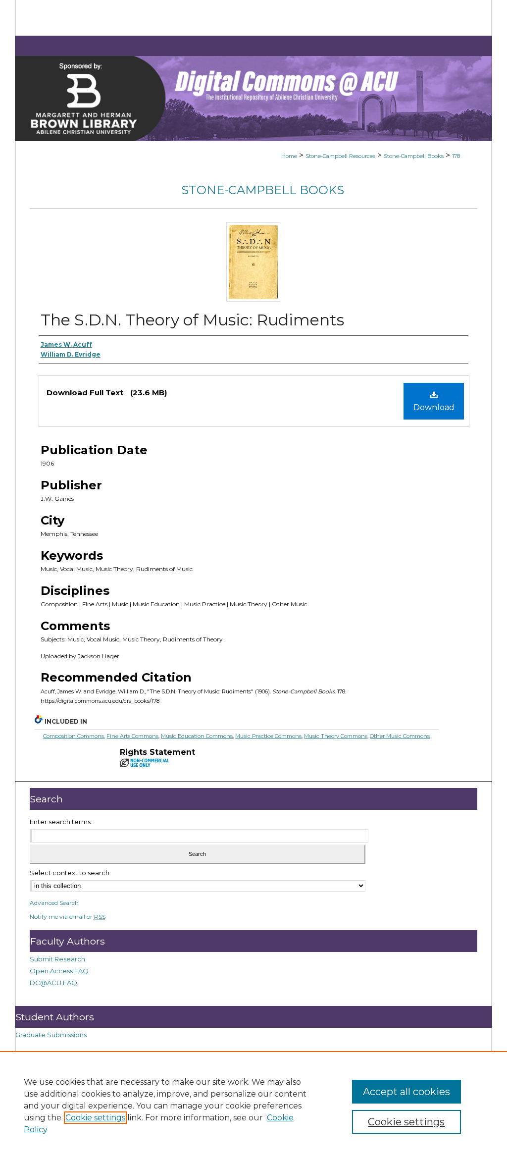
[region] (253, 1105)
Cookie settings (95, 1117)
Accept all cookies (406, 1092)
